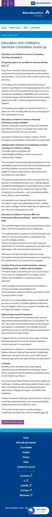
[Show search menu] (11, 3)
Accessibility (26, 447)
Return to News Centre (13, 422)
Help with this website (26, 442)
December (35, 28)
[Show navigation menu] (4, 3)
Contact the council (26, 467)
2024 (25, 28)
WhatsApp (26, 495)
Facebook (26, 476)
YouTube (26, 490)
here (4, 65)
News (26, 462)
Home (4, 28)
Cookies (26, 452)
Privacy (26, 457)
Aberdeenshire (41, 3)
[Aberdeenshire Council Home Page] (36, 13)
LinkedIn (26, 485)
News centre (15, 28)
